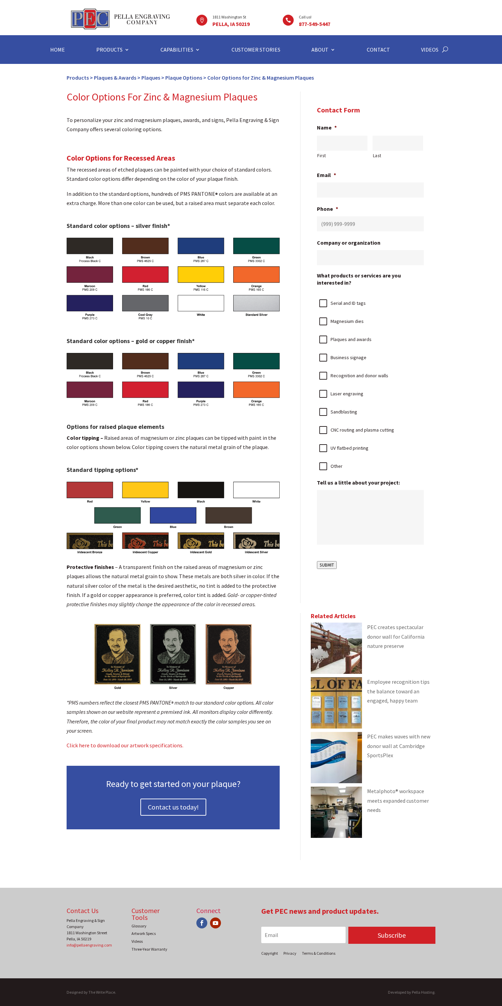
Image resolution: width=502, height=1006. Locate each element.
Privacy (289, 953)
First (321, 156)
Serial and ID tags (348, 303)
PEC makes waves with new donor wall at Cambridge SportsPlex (398, 745)
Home (57, 50)
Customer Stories (256, 50)
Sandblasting (344, 412)
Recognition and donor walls (359, 375)
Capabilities (177, 50)
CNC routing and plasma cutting (362, 430)
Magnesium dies (347, 321)
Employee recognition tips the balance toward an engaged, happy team (398, 691)
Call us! (305, 16)
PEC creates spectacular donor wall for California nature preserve (395, 636)
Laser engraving (347, 394)
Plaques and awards (351, 339)
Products (109, 50)
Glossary (139, 925)
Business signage (348, 357)
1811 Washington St (229, 16)
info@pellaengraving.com (89, 945)
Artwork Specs (143, 933)
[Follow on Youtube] (215, 922)
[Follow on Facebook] (201, 922)
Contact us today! (173, 807)
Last (377, 156)
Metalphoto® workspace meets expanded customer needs (398, 800)
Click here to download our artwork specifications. (125, 745)
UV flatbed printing (349, 448)
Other (337, 466)
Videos (429, 50)
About (320, 50)
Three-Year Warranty (149, 949)
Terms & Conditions (318, 953)
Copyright (269, 953)
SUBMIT (327, 565)
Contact (378, 50)
